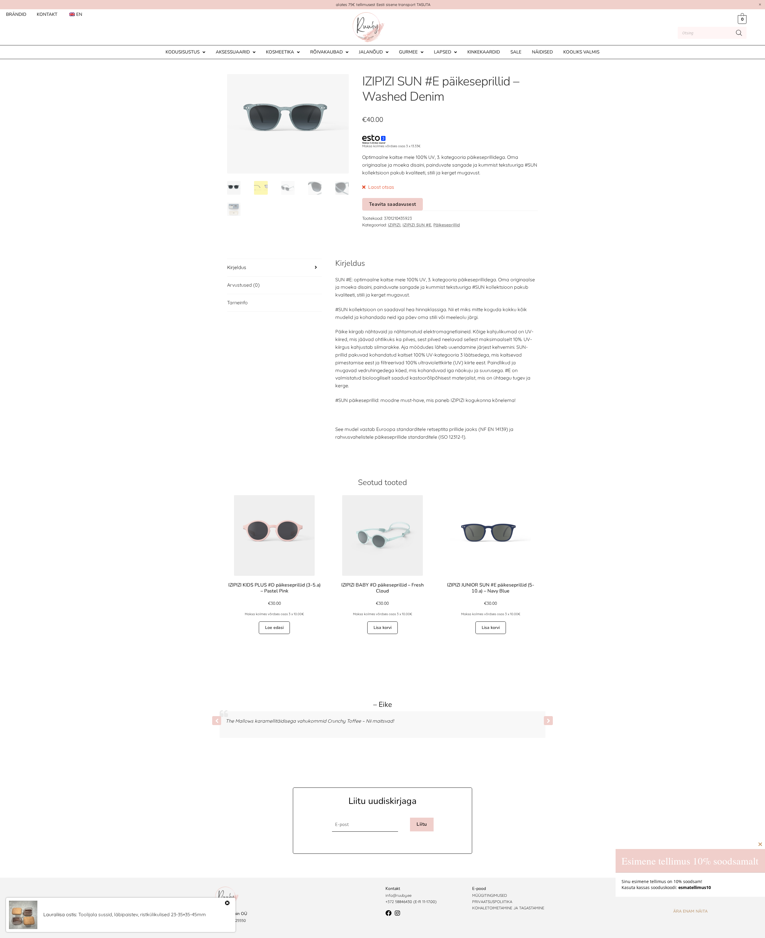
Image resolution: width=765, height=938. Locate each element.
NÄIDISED (542, 52)
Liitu (422, 824)
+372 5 (391, 901)
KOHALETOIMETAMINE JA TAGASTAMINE (508, 907)
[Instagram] (397, 913)
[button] (185, 52)
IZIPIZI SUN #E (417, 225)
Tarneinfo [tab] (237, 302)
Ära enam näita (690, 911)
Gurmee (408, 52)
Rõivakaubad (326, 52)
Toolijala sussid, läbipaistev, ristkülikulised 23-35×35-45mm (142, 914)
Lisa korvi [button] (382, 627)
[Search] (739, 33)
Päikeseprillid (446, 225)
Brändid (16, 14)
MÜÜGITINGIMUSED (489, 895)
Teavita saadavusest (392, 204)
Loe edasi (274, 627)
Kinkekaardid (483, 52)
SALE (515, 52)
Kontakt (47, 14)
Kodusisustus (183, 52)
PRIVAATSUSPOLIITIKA (492, 901)
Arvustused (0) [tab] (243, 285)
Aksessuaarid (233, 52)
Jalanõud (371, 52)
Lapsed (442, 52)
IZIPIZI (394, 225)
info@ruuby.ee (398, 895)
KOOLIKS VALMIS (581, 52)
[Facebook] (388, 913)
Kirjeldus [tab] (236, 267)
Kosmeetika (280, 52)
